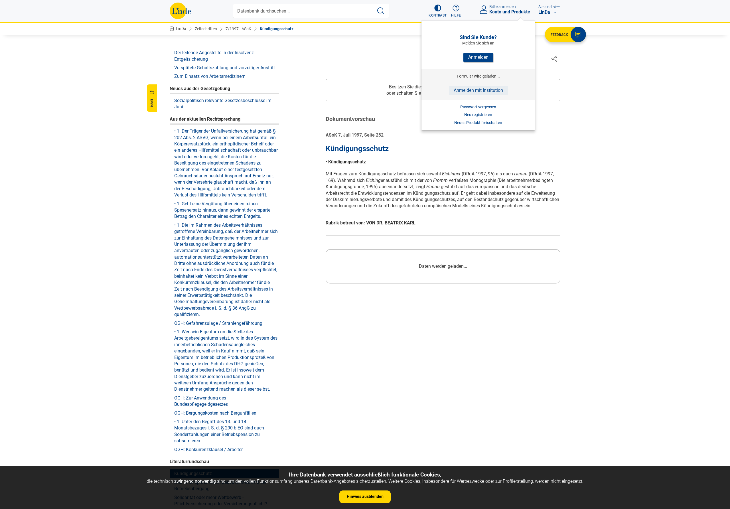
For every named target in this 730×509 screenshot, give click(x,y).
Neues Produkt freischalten (478, 122)
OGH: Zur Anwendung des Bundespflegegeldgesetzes (201, 401)
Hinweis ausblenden (365, 496)
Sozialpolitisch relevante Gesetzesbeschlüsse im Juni (222, 103)
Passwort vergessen (478, 107)
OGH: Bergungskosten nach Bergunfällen (215, 412)
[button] (437, 11)
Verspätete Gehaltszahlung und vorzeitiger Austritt (224, 67)
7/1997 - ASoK (238, 29)
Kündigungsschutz (276, 29)
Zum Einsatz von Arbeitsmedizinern (210, 76)
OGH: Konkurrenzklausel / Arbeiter (208, 449)
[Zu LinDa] (180, 11)
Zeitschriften (206, 29)
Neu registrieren (478, 114)
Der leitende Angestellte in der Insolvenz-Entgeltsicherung (214, 55)
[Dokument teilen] (554, 58)
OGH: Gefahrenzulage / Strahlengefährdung (218, 323)
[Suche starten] (380, 11)
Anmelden (478, 57)
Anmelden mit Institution (478, 90)
